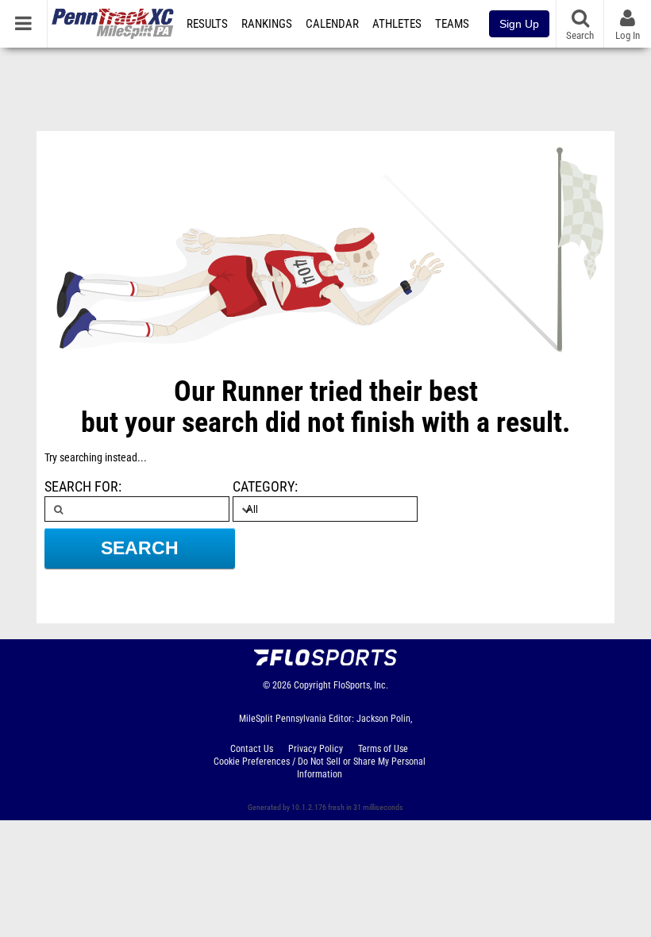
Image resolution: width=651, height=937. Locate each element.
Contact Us (251, 748)
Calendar (332, 24)
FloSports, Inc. (360, 685)
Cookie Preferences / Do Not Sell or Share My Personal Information (320, 768)
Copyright (312, 685)
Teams (452, 24)
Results (207, 24)
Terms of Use (383, 748)
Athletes (397, 24)
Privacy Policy (315, 748)
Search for (81, 486)
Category (264, 486)
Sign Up (519, 23)
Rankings (266, 24)
